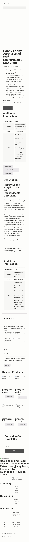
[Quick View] (4, 396)
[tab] (8, 166)
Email (6, 353)
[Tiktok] (14, 530)
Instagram (7, 252)
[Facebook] (4, 530)
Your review (8, 340)
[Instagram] (9, 530)
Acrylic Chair (13, 102)
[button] (14, 7)
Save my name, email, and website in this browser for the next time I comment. (14, 360)
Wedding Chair (21, 102)
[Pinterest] (24, 530)
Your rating (7, 338)
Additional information (11, 170)
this (13, 240)
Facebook (14, 252)
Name (6, 349)
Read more (9, 396)
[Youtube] (19, 530)
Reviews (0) (8, 173)
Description (8, 166)
